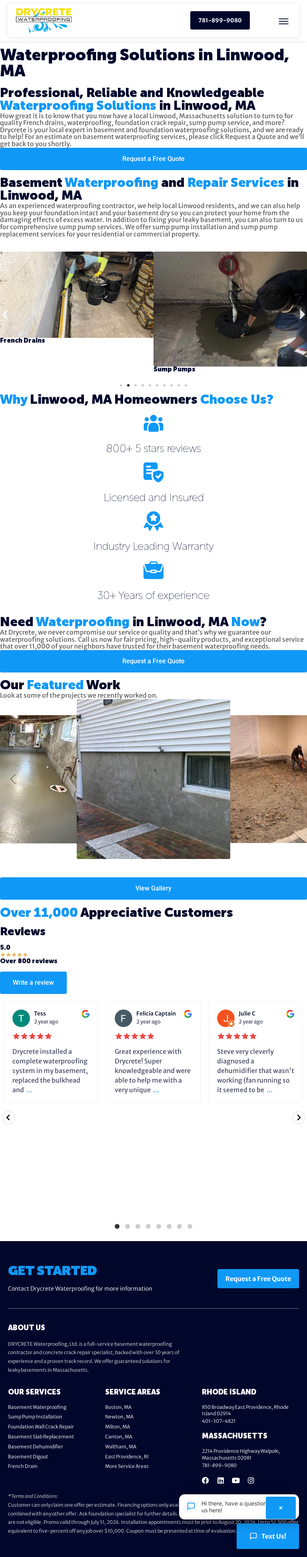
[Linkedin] (220, 1480)
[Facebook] (205, 1480)
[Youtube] (235, 1480)
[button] (283, 20)
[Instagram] (251, 1480)
